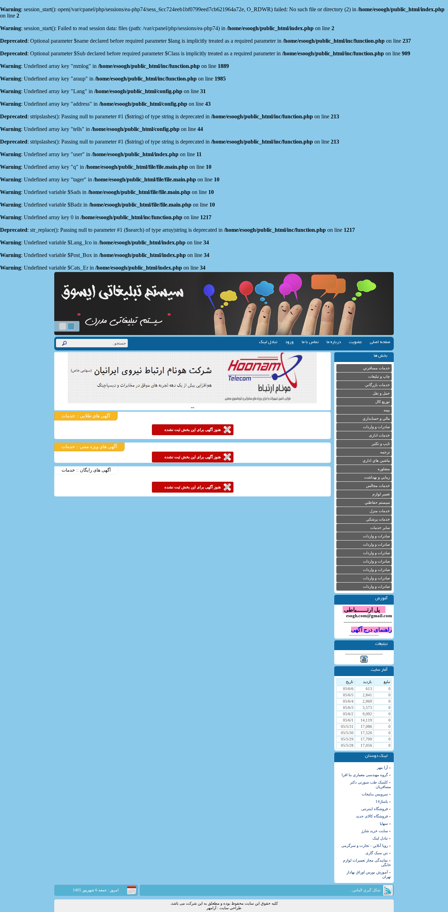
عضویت (355, 342)
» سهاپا (385, 824)
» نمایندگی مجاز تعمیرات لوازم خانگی (367, 862)
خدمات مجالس (378, 486)
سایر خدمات (380, 528)
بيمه (387, 410)
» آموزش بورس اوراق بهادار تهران (368, 874)
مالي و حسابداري (376, 418)
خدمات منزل (380, 511)
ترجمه (385, 452)
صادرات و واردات (376, 427)
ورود (289, 342)
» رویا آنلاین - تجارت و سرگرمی (366, 846)
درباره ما (334, 342)
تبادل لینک (268, 342)
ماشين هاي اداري (376, 460)
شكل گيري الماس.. (365, 890)
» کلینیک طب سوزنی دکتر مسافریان (370, 784)
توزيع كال (382, 402)
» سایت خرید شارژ (376, 831)
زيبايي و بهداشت (377, 477)
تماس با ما (310, 342)
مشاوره (384, 469)
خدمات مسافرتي (376, 368)
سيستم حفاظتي (377, 502)
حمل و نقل (381, 393)
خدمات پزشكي (378, 519)
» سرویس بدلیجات (376, 794)
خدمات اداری (379, 435)
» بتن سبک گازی (378, 853)
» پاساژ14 (383, 801)
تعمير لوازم (381, 494)
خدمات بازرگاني (377, 385)
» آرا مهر (384, 768)
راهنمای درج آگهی (371, 630)
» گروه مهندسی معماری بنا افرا (366, 775)
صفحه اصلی (380, 342)
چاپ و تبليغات (379, 376)
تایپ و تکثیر (381, 444)
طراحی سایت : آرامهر (223, 908)
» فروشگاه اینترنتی (376, 809)
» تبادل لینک (381, 838)
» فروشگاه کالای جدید (373, 816)
